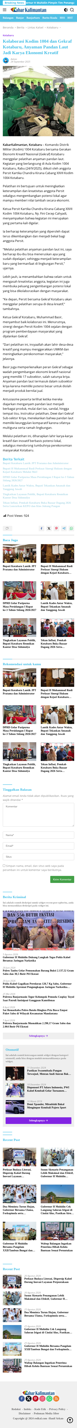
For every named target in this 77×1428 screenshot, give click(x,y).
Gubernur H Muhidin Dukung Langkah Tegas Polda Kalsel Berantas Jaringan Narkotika (36, 959)
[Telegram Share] (64, 528)
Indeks (27, 1409)
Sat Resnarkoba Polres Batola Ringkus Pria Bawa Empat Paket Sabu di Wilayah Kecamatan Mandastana (35, 1012)
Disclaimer (25, 1413)
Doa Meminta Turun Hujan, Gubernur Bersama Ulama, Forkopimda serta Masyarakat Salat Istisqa (19, 1210)
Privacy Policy (57, 1409)
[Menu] (5, 10)
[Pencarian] (72, 10)
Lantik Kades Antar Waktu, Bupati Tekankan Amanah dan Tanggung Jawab (36, 487)
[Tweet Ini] (49, 528)
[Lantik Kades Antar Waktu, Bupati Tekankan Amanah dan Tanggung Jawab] (57, 590)
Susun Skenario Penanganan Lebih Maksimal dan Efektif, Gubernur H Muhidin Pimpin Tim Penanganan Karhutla (57, 1173)
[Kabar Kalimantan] (28, 10)
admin (14, 59)
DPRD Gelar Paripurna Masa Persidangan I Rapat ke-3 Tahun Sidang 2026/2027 (38, 479)
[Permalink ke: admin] (6, 60)
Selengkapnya (37, 1035)
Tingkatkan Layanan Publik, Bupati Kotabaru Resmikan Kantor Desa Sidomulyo (35, 496)
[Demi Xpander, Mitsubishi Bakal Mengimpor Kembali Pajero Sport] (15, 1107)
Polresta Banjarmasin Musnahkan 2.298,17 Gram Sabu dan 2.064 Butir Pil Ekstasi (37, 1025)
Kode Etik (40, 1409)
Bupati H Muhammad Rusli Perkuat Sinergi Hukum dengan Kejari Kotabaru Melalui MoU (37, 470)
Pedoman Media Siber (46, 1413)
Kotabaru (8, 35)
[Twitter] (29, 1399)
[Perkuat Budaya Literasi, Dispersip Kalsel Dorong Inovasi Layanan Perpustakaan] (19, 1157)
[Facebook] (22, 1399)
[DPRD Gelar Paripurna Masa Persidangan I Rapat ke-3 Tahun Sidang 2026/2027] (19, 590)
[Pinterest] (35, 1399)
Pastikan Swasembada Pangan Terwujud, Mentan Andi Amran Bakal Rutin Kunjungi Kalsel (48, 1072)
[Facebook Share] (41, 528)
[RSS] (56, 1399)
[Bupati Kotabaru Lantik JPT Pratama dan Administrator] (19, 553)
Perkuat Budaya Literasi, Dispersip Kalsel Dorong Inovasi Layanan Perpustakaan (17, 1173)
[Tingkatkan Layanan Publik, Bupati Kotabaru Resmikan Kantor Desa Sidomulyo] (19, 627)
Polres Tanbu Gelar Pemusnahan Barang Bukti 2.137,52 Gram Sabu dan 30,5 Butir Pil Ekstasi (38, 972)
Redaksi (16, 1409)
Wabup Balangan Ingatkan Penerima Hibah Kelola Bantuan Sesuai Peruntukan (57, 1247)
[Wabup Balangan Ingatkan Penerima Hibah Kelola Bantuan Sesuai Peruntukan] (57, 1231)
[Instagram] (42, 1399)
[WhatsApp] (49, 1399)
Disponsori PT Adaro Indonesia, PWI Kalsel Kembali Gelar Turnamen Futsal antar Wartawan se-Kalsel (48, 1089)
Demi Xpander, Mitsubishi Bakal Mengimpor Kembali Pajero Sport (46, 1106)
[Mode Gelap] (66, 10)
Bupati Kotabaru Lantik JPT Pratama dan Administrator (36, 463)
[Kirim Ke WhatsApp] (71, 528)
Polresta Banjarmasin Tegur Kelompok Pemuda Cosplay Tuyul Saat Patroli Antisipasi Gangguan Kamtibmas (38, 998)
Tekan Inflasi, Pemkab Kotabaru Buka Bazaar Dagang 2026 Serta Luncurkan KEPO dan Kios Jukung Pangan (37, 504)
